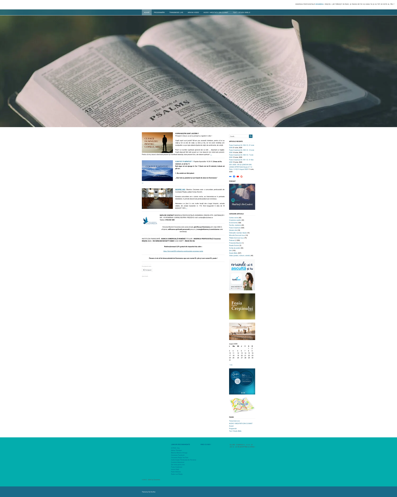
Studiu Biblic (233, 253)
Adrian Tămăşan (176, 450)
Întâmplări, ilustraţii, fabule (237, 233)
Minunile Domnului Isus (237, 235)
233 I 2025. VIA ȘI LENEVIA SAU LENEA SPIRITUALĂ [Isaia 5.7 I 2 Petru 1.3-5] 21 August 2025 (240, 166)
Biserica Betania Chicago (179, 453)
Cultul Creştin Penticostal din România (183, 460)
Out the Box (151, 492)
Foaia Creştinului (234, 228)
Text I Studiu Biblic (241, 12)
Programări (159, 12)
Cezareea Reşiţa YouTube (179, 457)
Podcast (232, 240)
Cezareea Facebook (177, 455)
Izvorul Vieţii (175, 469)
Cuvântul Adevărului (177, 462)
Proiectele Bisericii (235, 243)
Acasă (146, 12)
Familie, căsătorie (235, 225)
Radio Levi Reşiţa (177, 474)
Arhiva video (193, 12)
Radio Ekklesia (176, 472)
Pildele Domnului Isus (236, 238)
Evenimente (233, 222)
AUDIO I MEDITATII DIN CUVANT (216, 12)
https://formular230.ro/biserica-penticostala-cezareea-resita (183, 251)
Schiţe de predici (234, 248)
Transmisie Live (176, 12)
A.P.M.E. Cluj (175, 448)
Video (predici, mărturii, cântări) (239, 255)
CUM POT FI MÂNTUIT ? (184, 161)
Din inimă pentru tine (178, 465)
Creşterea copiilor (235, 220)
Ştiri (230, 250)
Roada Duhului (234, 245)
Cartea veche (233, 217)
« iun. (231, 365)
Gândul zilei (233, 230)
